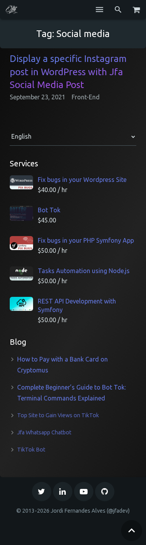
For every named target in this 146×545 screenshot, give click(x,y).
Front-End (86, 97)
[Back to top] (131, 530)
